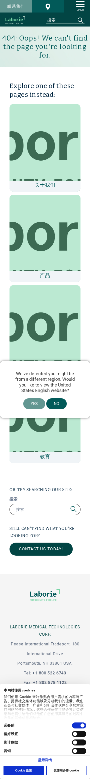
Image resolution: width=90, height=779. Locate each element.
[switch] (79, 734)
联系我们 (16, 6)
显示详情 (45, 760)
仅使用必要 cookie (66, 770)
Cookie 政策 (23, 770)
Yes (34, 403)
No (56, 403)
